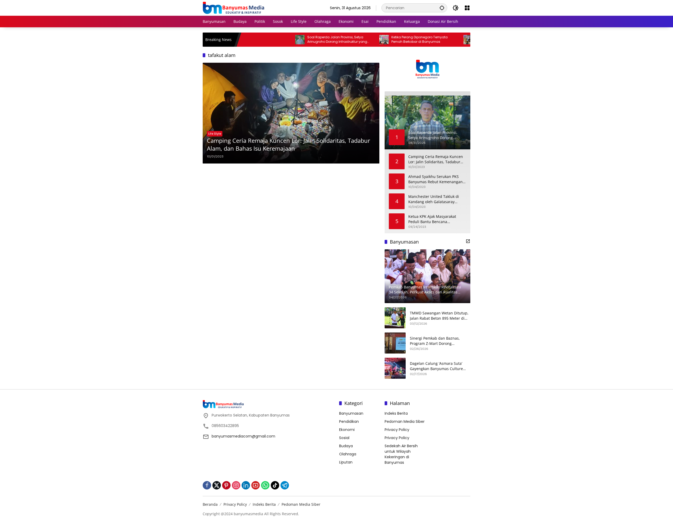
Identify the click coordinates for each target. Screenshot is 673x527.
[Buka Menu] (467, 8)
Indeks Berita (396, 413)
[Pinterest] (226, 485)
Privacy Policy (397, 429)
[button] (442, 7)
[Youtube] (255, 485)
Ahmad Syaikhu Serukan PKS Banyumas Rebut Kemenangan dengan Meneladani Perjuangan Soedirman (436, 179)
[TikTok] (275, 485)
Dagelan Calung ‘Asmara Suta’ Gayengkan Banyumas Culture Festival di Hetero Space (436, 366)
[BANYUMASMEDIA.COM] (233, 7)
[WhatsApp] (265, 485)
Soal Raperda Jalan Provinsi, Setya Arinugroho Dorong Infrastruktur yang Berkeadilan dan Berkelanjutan (316, 39)
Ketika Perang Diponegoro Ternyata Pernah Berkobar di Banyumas (399, 39)
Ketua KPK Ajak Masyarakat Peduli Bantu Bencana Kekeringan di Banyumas (432, 219)
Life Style (214, 133)
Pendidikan (349, 421)
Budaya (346, 446)
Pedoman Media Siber (405, 421)
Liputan (346, 462)
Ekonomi (347, 429)
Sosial (344, 437)
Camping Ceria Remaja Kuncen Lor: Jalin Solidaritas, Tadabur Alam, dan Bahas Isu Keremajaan (288, 144)
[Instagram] (236, 485)
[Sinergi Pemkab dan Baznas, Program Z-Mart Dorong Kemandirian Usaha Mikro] (395, 343)
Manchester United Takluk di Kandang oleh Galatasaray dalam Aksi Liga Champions (433, 199)
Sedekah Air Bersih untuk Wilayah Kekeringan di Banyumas (401, 454)
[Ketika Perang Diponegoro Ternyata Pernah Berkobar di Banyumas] (363, 39)
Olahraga (347, 454)
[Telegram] (285, 485)
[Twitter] (216, 485)
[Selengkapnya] (468, 241)
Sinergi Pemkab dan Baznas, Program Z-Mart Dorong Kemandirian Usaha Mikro (435, 341)
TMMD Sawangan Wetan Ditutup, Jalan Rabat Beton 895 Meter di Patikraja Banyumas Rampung (439, 315)
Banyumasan (351, 413)
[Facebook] (207, 485)
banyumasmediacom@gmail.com (243, 436)
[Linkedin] (246, 485)
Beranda (210, 504)
